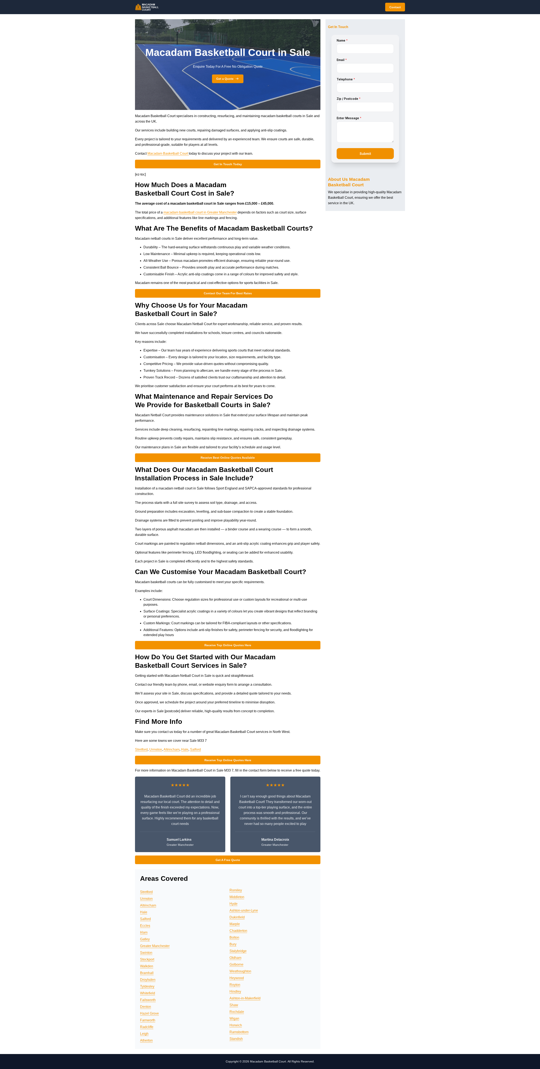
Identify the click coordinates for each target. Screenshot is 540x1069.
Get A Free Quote (228, 860)
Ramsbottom (239, 1032)
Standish (236, 1039)
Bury (233, 944)
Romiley (236, 890)
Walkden (146, 966)
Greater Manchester (155, 946)
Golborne (236, 964)
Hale (184, 749)
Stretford (141, 749)
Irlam (143, 932)
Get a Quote (225, 78)
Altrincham (171, 749)
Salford (195, 749)
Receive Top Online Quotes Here (227, 645)
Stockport (147, 959)
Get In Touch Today (228, 164)
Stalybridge (238, 951)
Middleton (237, 897)
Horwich (236, 1025)
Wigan (234, 1018)
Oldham (235, 958)
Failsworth (148, 1000)
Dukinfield (237, 917)
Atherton (146, 1040)
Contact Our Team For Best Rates (228, 293)
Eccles (145, 925)
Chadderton (238, 931)
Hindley (235, 991)
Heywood (237, 978)
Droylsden (147, 979)
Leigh (144, 1033)
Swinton (146, 952)
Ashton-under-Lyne (244, 910)
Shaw (234, 1005)
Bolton (234, 937)
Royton (235, 985)
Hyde (234, 903)
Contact (395, 7)
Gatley (145, 939)
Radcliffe (146, 1027)
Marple (235, 924)
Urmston (155, 749)
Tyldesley (147, 986)
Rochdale (237, 1012)
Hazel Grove (149, 1013)
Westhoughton (240, 971)
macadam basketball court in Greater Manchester (200, 212)
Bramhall (147, 973)
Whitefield (147, 993)
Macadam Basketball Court (168, 153)
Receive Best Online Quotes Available (228, 457)
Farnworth (147, 1020)
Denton (145, 1006)
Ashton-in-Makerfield (245, 998)
